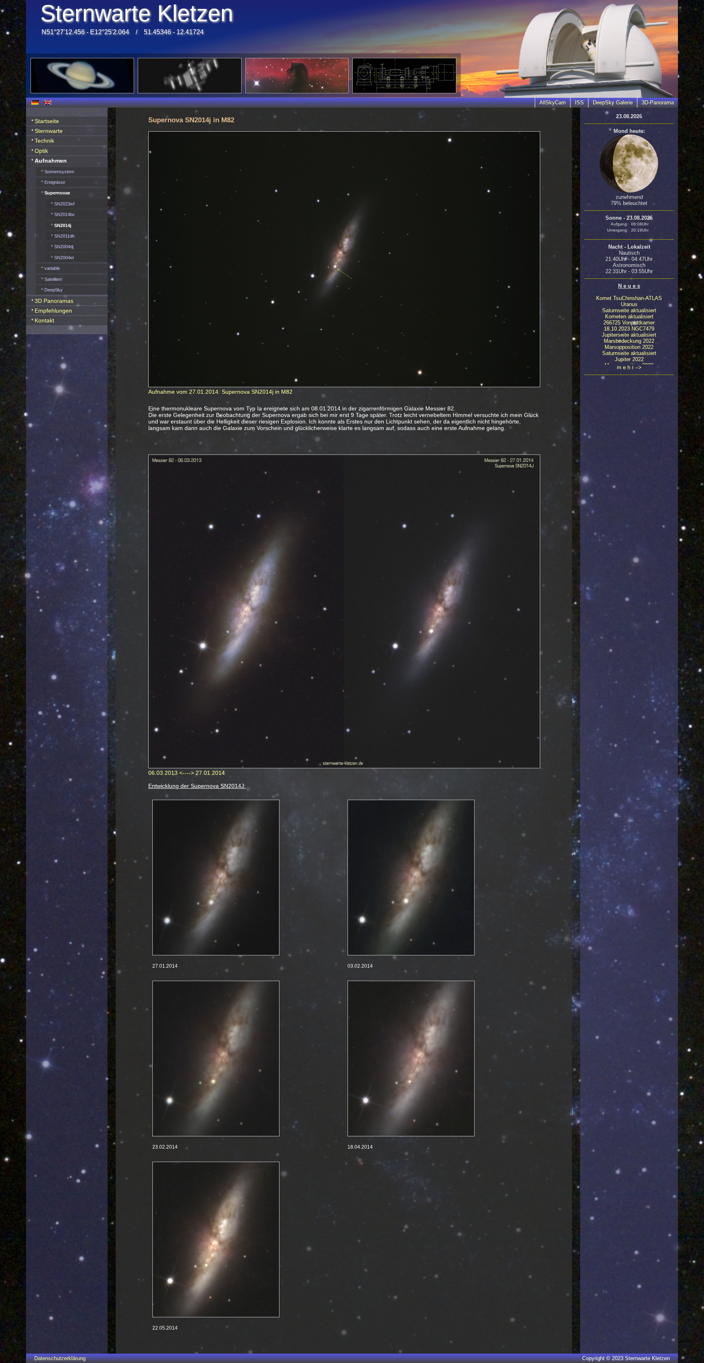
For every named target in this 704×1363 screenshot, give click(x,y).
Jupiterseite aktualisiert (629, 335)
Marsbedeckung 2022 (629, 341)
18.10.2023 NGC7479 (629, 329)
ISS (579, 102)
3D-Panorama (658, 102)
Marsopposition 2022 (629, 347)
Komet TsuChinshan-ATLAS (629, 298)
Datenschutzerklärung (60, 1358)
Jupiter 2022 (629, 359)
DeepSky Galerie (613, 102)
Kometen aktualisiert (629, 316)
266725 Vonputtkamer (629, 323)
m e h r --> (629, 367)
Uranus (629, 304)
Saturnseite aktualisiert (629, 310)
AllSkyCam (552, 102)
